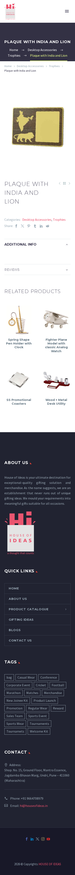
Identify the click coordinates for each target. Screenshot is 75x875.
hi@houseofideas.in (34, 806)
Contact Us (20, 640)
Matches (32, 693)
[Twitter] (22, 225)
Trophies (54, 66)
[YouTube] (48, 839)
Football (58, 685)
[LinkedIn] (41, 225)
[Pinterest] (29, 225)
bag (9, 677)
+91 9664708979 (32, 798)
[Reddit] (47, 225)
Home (8, 66)
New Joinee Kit (17, 700)
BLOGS (15, 630)
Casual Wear (26, 677)
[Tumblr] (35, 225)
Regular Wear (37, 708)
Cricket (41, 685)
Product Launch (45, 700)
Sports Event (37, 716)
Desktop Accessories (30, 66)
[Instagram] (43, 839)
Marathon (13, 693)
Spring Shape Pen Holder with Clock (19, 343)
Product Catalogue (29, 609)
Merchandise (53, 693)
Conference (48, 677)
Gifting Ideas (21, 620)
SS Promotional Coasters (18, 402)
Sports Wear (15, 723)
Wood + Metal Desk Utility (56, 402)
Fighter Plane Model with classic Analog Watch (56, 345)
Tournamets (15, 731)
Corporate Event (18, 685)
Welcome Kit (39, 731)
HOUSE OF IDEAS (50, 864)
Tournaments (39, 723)
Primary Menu (67, 11)
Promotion (14, 708)
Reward (58, 708)
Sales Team (14, 716)
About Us (18, 599)
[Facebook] (16, 225)
